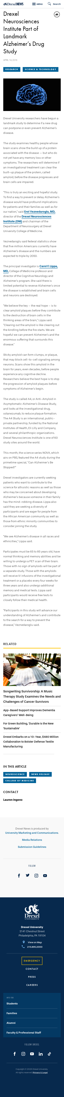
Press (32, 976)
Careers (32, 985)
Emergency (32, 960)
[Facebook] (19, 876)
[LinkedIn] (41, 1054)
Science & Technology (40, 69)
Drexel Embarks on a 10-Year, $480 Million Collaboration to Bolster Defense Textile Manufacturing (31, 741)
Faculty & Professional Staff (24, 1032)
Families (12, 1013)
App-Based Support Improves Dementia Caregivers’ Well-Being (29, 713)
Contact (32, 969)
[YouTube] (45, 876)
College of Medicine (19, 780)
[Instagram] (36, 876)
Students (12, 1003)
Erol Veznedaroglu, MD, (39, 211)
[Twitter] (28, 876)
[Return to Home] (13, 4)
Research (11, 69)
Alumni (11, 1023)
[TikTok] (49, 1054)
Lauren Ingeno (13, 800)
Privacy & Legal (40, 1072)
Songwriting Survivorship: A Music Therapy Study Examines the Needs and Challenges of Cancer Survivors (32, 696)
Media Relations (32, 840)
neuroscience (15, 774)
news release (40, 774)
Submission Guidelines (32, 847)
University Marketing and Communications (31, 833)
